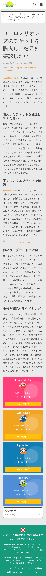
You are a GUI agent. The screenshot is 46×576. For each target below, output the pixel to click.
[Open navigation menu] (41, 4)
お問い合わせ (12, 572)
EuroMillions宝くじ (12, 78)
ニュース (8, 568)
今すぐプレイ (23, 404)
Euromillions (8, 70)
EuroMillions (8, 190)
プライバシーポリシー (23, 568)
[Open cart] (34, 4)
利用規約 (38, 568)
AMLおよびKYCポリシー (29, 572)
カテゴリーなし (30, 67)
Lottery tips (18, 67)
